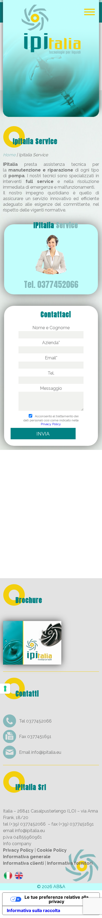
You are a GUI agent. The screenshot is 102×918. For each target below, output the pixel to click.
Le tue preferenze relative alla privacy (56, 899)
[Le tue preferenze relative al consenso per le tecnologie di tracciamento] (5, 688)
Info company (17, 843)
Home (9, 154)
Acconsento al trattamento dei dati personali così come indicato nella (51, 420)
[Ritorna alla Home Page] (51, 113)
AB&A (59, 886)
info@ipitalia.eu (46, 752)
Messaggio (51, 388)
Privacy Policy (51, 424)
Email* (51, 357)
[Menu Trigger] (89, 11)
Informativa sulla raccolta (33, 910)
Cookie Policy (52, 850)
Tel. (51, 373)
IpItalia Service (35, 141)
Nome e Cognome (51, 327)
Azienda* (51, 342)
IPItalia (55, 225)
